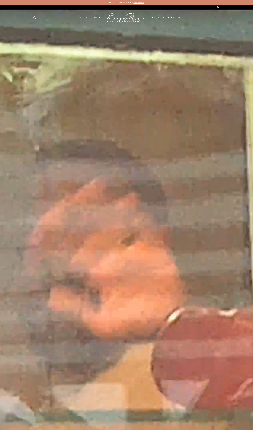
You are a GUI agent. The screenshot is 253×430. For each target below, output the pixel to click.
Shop (155, 17)
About (84, 17)
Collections (172, 17)
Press (97, 17)
